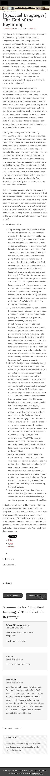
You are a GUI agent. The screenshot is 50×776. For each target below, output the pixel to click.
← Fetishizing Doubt (13, 595)
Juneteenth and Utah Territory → (37, 596)
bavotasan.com (36, 773)
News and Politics (10, 11)
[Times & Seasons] (25, 8)
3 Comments (31, 28)
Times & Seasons (23, 771)
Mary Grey (9, 28)
